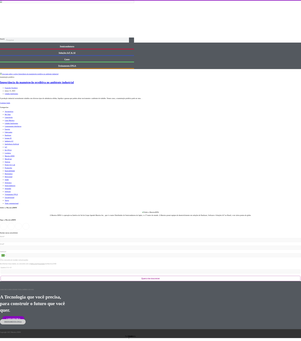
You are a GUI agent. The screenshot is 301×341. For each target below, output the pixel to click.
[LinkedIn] (18, 226)
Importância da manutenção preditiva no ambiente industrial (37, 82)
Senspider (8, 188)
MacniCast (8, 159)
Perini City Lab (10, 165)
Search (2, 39)
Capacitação (9, 117)
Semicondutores (67, 46)
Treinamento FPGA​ (67, 66)
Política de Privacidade (37, 264)
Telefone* (3, 252)
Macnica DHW (10, 156)
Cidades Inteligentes (11, 94)
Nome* (2, 236)
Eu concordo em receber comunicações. (15, 260)
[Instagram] (11, 226)
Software (8, 191)
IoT (6, 147)
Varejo (7, 200)
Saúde (7, 180)
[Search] (131, 40)
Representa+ (9, 174)
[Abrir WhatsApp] (295, 335)
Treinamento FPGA (11, 194)
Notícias (7, 162)
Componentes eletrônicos (13, 126)
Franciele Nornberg (11, 88)
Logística (8, 153)
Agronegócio (9, 111)
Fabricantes (8, 132)
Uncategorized (9, 197)
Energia (7, 129)
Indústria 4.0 (9, 141)
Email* (2, 244)
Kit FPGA (8, 150)
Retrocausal (8, 177)
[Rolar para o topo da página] (0, 339)
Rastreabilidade (10, 171)
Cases (67, 59)
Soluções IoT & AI (67, 53)
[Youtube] (26, 226)
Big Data (8, 114)
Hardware (8, 135)
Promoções (8, 168)
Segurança (8, 183)
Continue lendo (5, 103)
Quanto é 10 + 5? (6, 267)
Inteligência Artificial (12, 144)
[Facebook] (3, 226)
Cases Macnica (9, 120)
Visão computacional (11, 203)
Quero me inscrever (150, 278)
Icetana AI (8, 138)
